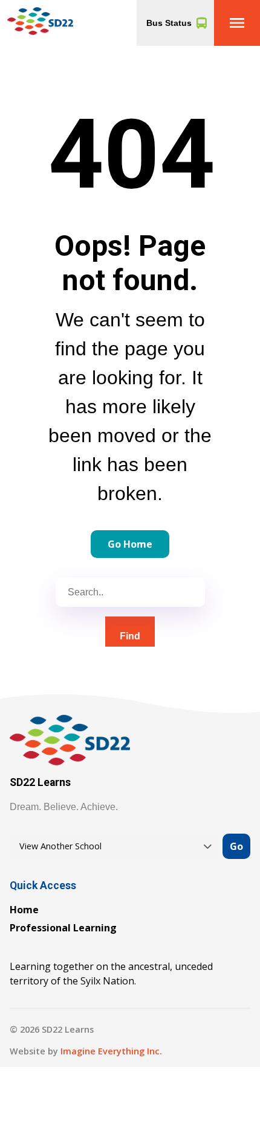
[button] (237, 23)
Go (236, 846)
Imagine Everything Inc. (111, 1051)
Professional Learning (63, 927)
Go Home (130, 544)
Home (24, 909)
